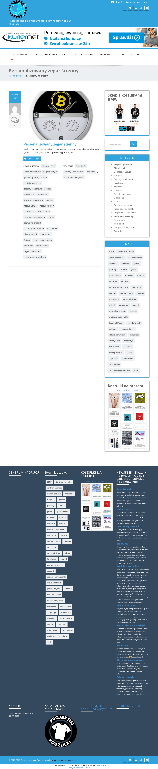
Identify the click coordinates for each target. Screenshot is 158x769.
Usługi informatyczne (124, 227)
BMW (111, 252)
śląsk (136, 370)
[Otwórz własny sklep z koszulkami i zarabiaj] (61, 731)
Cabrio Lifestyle (125, 677)
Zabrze (27, 240)
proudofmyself (134, 323)
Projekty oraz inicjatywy (125, 212)
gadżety (112, 269)
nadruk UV (29, 211)
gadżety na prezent (33, 183)
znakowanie (114, 364)
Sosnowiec (134, 335)
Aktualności (81, 166)
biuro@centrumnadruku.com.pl (131, 2)
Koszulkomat (124, 489)
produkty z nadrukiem (34, 228)
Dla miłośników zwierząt (130, 659)
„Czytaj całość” (33, 158)
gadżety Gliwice (39, 177)
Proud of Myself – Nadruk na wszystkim (96, 707)
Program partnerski (123, 205)
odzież (112, 305)
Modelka (118, 186)
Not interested (125, 509)
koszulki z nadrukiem (118, 287)
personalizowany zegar (35, 217)
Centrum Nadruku (32, 171)
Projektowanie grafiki (74, 177)
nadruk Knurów (47, 205)
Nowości (91, 171)
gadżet (27, 177)
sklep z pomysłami (117, 335)
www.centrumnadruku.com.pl (64, 760)
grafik (133, 269)
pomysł (51, 217)
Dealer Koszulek (128, 706)
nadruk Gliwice (31, 205)
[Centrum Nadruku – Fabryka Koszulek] (43, 9)
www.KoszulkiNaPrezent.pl (127, 390)
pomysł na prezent (32, 223)
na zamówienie (129, 299)
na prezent (38, 200)
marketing (136, 287)
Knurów (27, 200)
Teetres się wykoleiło (128, 526)
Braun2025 (122, 543)
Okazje (117, 201)
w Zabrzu (128, 346)
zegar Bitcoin (46, 240)
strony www (114, 341)
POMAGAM (123, 305)
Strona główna (19, 54)
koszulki (124, 281)
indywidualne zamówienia (36, 194)
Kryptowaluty (120, 183)
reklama (113, 329)
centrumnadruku (116, 257)
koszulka (113, 281)
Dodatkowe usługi (122, 172)
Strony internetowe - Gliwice (79, 768)
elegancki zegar (50, 171)
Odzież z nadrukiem (123, 194)
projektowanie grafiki (118, 317)
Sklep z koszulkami (83, 54)
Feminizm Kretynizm (128, 566)
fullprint (125, 263)
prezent (133, 311)
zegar (35, 240)
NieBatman (123, 645)
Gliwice (47, 188)
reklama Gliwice (127, 329)
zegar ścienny (42, 245)
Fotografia (119, 175)
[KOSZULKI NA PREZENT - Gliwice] (127, 420)
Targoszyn (128, 341)
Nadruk (49, 200)
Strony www (119, 220)
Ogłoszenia (119, 198)
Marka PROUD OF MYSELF (56, 54)
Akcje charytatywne (123, 164)
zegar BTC (28, 245)
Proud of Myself (116, 323)
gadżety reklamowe (33, 188)
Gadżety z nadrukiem (73, 171)
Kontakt (135, 54)
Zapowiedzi (119, 231)
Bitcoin (45, 166)
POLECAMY (121, 54)
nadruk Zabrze (43, 211)
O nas (35, 54)
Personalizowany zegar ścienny (50, 144)
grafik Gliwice (115, 275)
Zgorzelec (113, 358)
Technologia (120, 224)
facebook (113, 263)
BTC (53, 166)
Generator (104, 54)
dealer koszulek (135, 257)
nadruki (140, 293)
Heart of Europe (126, 605)
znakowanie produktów (35, 257)
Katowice (129, 275)
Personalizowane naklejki (131, 625)
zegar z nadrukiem (32, 251)
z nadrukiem (45, 234)
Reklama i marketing (123, 216)
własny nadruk (30, 234)
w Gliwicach (52, 228)
